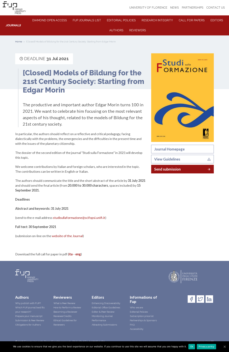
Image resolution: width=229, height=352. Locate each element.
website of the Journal (67, 236)
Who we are (136, 307)
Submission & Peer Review (29, 320)
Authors (116, 30)
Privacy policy (206, 346)
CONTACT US (215, 7)
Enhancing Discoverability (106, 303)
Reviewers (137, 30)
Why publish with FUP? (28, 303)
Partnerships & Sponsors (143, 320)
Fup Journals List (87, 20)
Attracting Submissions (104, 324)
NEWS (174, 7)
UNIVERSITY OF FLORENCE (148, 7)
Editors (216, 20)
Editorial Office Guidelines (106, 307)
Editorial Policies (121, 20)
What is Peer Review (64, 303)
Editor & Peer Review (103, 311)
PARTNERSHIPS (192, 7)
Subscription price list (142, 316)
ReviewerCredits (62, 316)
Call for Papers (192, 20)
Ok (191, 346)
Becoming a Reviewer (65, 311)
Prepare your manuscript (28, 316)
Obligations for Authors (28, 324)
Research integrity (157, 20)
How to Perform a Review (67, 307)
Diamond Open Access (49, 20)
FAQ (132, 324)
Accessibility (136, 328)
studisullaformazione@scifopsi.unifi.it (79, 218)
